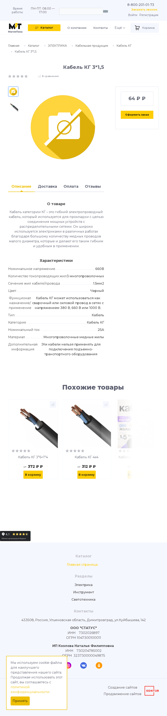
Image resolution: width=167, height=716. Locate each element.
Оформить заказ (137, 114)
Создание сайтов (122, 687)
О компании (76, 28)
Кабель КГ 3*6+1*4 (33, 457)
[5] (26, 76)
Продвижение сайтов (122, 694)
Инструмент (83, 592)
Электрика (84, 585)
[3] (18, 76)
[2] (14, 76)
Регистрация (148, 15)
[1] (10, 76)
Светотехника (83, 599)
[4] (22, 76)
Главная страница (82, 565)
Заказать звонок (144, 9)
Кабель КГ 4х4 (86, 457)
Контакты (100, 28)
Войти (132, 15)
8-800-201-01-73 (140, 5)
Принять (20, 701)
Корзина (148, 28)
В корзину (33, 475)
